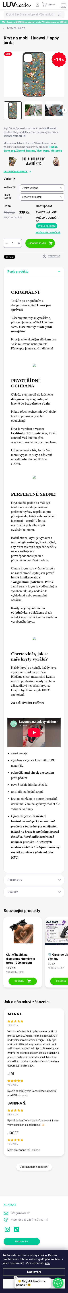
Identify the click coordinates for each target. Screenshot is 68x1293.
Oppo (46, 150)
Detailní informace (15, 171)
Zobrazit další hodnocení (34, 1166)
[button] (58, 1283)
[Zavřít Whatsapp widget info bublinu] (16, 1278)
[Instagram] (7, 1229)
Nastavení (34, 1272)
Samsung (9, 150)
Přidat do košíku (37, 243)
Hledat (59, 14)
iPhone (53, 146)
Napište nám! (21, 1241)
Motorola (56, 150)
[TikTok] (16, 1229)
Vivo (39, 150)
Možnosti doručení (48, 232)
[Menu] (63, 4)
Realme (30, 150)
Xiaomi (20, 150)
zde (47, 1263)
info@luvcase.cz (20, 1213)
